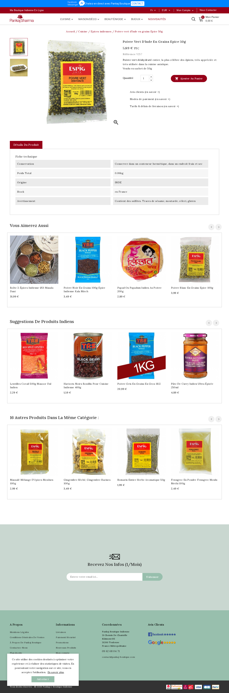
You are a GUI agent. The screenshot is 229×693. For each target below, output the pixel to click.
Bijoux (137, 19)
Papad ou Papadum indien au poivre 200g (139, 289)
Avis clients (156, 624)
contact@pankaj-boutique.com (118, 657)
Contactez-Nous (19, 647)
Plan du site (16, 653)
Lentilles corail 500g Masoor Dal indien (30, 385)
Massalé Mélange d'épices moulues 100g (31, 481)
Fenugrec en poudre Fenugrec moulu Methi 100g (194, 481)
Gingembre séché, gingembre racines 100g (87, 481)
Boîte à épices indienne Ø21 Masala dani (31, 289)
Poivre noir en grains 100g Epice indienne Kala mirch (84, 289)
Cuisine (67, 19)
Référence (129, 54)
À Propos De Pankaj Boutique (25, 642)
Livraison (61, 632)
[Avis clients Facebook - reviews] (162, 633)
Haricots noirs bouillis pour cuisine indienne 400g (86, 385)
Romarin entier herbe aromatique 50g (141, 479)
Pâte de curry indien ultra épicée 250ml (192, 385)
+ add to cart (31, 258)
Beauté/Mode (115, 19)
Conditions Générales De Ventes (27, 637)
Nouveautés (157, 19)
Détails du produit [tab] (26, 144)
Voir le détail (38, 258)
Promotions (62, 642)
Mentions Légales (19, 632)
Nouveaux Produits (66, 647)
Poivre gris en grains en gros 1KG (139, 383)
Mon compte (62, 653)
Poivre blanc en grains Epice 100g (192, 287)
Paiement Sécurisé (66, 637)
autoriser (43, 679)
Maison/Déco (89, 19)
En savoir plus (56, 672)
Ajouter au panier (189, 78)
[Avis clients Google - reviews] (162, 642)
